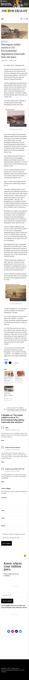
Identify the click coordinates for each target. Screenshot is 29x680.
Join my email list (7, 601)
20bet (6, 427)
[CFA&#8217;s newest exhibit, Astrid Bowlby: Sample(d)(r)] (8, 388)
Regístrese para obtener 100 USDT (14, 469)
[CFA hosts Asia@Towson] (20, 373)
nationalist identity (10, 409)
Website (3, 525)
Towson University (22, 410)
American (9, 407)
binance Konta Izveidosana (12, 447)
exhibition (21, 407)
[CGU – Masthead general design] (14, 1)
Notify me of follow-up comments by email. (14, 534)
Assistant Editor (4, 60)
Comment (4, 497)
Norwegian (17, 409)
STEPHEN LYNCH (14, 410)
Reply (2, 440)
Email (3, 518)
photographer (22, 409)
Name (3, 510)
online (5, 355)
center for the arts (15, 407)
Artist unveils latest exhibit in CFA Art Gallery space (8, 379)
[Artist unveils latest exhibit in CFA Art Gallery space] (8, 373)
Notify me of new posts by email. (11, 537)
